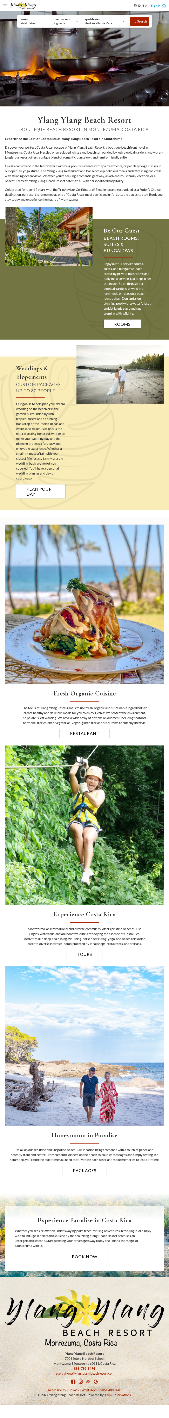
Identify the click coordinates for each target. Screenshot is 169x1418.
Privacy (73, 1390)
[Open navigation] (5, 5)
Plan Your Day (39, 491)
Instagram (81, 1382)
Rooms (122, 324)
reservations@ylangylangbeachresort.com (84, 1373)
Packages (84, 1170)
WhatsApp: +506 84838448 (101, 1390)
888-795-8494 (84, 1368)
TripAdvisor (88, 1382)
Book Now (84, 1256)
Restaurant (84, 733)
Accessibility (57, 1390)
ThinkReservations (117, 1395)
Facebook (73, 1382)
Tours (84, 954)
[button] (33, 21)
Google (96, 1382)
